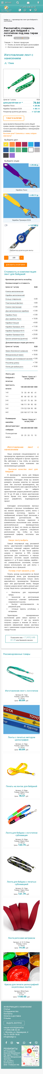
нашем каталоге (12, 489)
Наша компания (13, 454)
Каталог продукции (21, 42)
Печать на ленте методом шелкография (23, 45)
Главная (7, 42)
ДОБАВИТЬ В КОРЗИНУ (15, 265)
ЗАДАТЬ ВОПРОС (14, 1023)
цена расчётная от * (13, 103)
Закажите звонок (26, 640)
